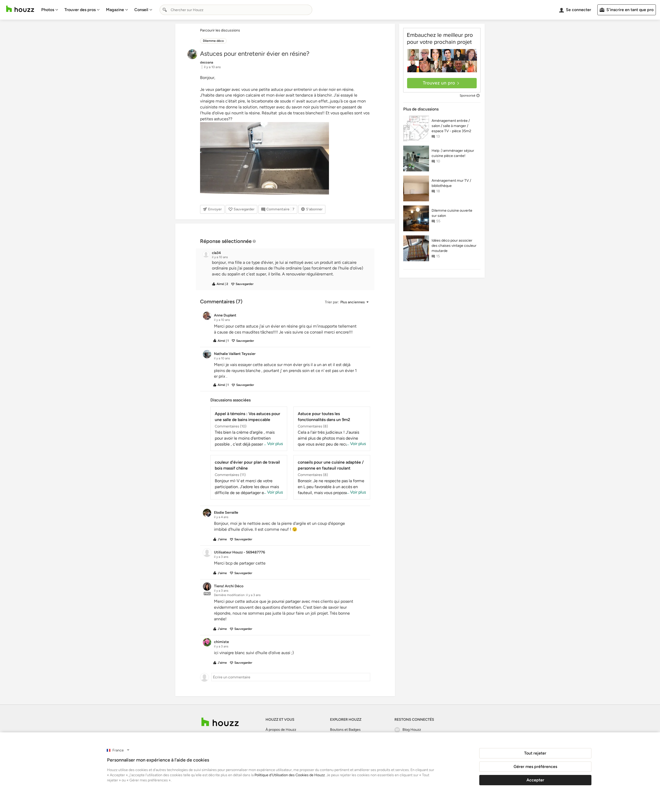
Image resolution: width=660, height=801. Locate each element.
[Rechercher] (165, 10)
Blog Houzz (411, 729)
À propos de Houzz (281, 729)
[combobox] (236, 10)
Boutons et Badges (345, 729)
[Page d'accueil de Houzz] (220, 722)
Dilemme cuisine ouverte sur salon (452, 213)
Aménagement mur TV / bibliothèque (451, 183)
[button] (290, 268)
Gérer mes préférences (535, 766)
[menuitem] (49, 10)
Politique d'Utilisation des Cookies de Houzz (289, 775)
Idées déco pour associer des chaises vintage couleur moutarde (454, 245)
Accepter (535, 780)
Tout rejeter (535, 753)
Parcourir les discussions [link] (220, 30)
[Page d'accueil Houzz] (20, 9)
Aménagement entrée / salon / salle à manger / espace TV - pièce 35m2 (451, 125)
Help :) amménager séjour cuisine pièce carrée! (453, 153)
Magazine (115, 9)
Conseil (141, 9)
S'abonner (314, 209)
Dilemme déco (213, 41)
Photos (47, 9)
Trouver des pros (80, 9)
